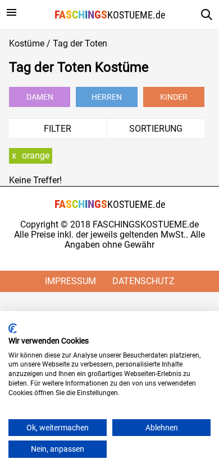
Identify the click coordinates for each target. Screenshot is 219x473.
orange (35, 155)
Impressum (70, 281)
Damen (39, 96)
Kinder (174, 96)
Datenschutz (143, 281)
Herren (107, 96)
